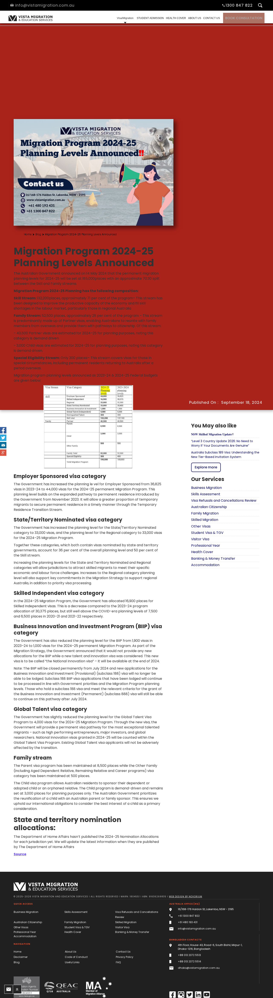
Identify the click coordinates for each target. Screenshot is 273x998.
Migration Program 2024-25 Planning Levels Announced (81, 234)
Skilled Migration (125, 922)
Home (28, 234)
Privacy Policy (124, 957)
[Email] (3, 445)
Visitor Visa (122, 927)
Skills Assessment (75, 912)
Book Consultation (243, 18)
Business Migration (26, 912)
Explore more (206, 467)
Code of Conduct (76, 957)
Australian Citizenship (28, 922)
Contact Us (123, 951)
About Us (70, 951)
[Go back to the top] (17, 989)
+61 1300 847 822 (189, 916)
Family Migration (75, 922)
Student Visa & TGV (77, 927)
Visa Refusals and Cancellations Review (136, 914)
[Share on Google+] (3, 452)
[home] (30, 18)
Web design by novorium (185, 896)
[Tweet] (3, 437)
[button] (125, 18)
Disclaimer (21, 957)
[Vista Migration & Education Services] (46, 886)
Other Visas (21, 927)
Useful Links (72, 962)
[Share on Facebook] (3, 430)
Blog (38, 234)
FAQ (118, 962)
